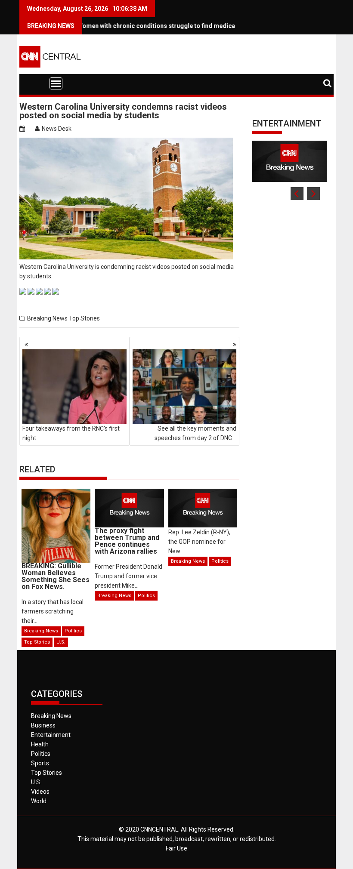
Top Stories (84, 318)
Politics (73, 631)
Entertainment (287, 123)
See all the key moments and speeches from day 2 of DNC (195, 433)
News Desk (56, 128)
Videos (40, 791)
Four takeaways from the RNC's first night (71, 433)
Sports (40, 763)
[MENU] (56, 83)
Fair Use (176, 848)
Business (43, 725)
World (38, 801)
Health (40, 744)
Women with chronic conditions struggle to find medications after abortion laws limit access (196, 25)
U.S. (60, 642)
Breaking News (47, 318)
